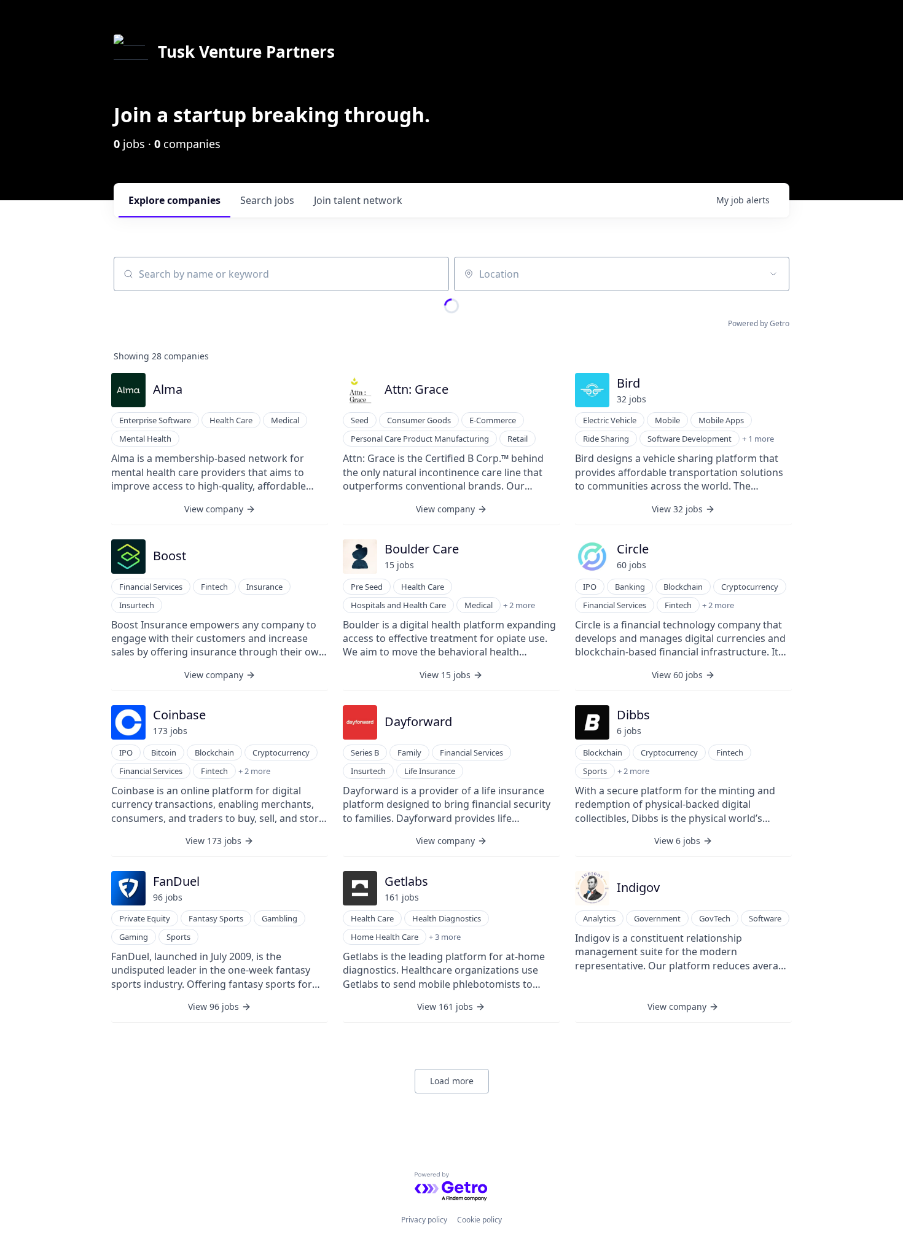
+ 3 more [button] (445, 936)
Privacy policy (424, 1219)
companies (174, 200)
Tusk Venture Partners (246, 52)
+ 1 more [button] (758, 438)
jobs (267, 200)
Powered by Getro (758, 323)
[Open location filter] (773, 273)
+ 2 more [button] (519, 605)
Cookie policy (479, 1219)
